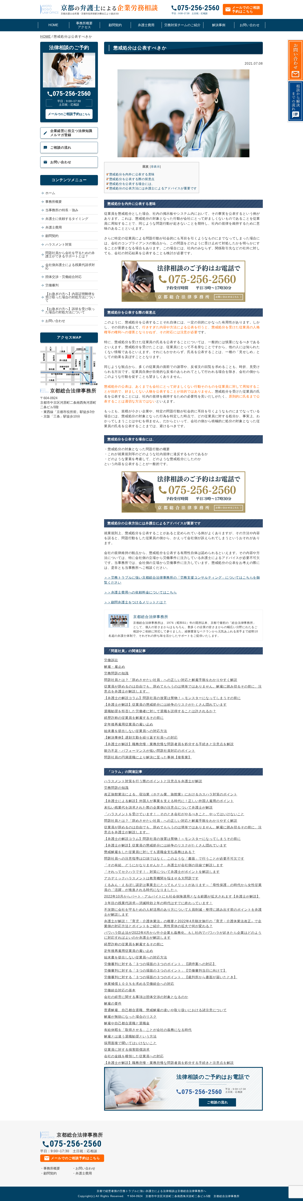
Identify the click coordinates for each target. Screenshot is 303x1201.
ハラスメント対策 (58, 244)
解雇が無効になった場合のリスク (130, 1016)
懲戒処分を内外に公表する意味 (130, 174)
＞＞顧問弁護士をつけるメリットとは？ (135, 602)
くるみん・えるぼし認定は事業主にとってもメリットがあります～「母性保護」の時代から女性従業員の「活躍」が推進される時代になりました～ (183, 887)
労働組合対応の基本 (120, 990)
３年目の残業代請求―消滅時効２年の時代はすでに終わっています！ (158, 903)
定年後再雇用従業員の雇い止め (128, 724)
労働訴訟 (111, 660)
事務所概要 (53, 201)
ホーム (50, 193)
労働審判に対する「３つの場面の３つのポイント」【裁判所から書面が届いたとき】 (170, 977)
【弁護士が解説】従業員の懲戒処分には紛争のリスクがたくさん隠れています (165, 704)
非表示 (155, 166)
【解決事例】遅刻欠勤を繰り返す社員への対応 (141, 737)
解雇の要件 (113, 1003)
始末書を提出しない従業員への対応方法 (135, 731)
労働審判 (52, 285)
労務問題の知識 (116, 673)
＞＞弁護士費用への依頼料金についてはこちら (140, 592)
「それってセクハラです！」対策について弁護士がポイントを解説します (162, 871)
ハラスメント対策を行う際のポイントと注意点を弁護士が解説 (153, 781)
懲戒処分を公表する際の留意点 (130, 179)
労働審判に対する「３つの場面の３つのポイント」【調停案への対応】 (160, 964)
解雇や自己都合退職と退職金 (127, 1023)
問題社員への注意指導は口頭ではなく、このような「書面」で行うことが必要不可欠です (174, 858)
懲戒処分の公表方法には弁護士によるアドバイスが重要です (151, 188)
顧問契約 (115, 25)
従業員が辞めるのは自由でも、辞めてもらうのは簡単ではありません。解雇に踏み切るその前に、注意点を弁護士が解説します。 (183, 689)
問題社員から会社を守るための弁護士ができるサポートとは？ (70, 254)
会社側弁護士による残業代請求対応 (70, 266)
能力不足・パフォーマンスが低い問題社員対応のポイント (149, 750)
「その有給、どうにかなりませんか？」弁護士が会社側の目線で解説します (163, 865)
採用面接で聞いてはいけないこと (130, 1043)
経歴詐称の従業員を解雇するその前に (134, 717)
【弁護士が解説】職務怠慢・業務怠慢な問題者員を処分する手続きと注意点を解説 (169, 744)
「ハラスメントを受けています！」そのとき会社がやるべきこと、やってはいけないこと (174, 814)
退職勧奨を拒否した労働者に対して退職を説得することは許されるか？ (160, 711)
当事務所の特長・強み (61, 210)
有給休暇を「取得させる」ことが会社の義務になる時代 (148, 1030)
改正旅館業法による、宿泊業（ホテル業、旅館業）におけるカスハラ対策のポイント (170, 794)
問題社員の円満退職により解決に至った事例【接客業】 (148, 757)
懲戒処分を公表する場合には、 (130, 183)
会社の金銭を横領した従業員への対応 (134, 1056)
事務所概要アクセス (84, 25)
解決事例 (218, 25)
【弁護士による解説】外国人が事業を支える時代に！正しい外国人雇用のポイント (169, 801)
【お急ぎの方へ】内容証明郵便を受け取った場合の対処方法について (70, 297)
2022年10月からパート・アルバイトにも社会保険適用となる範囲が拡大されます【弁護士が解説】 (182, 896)
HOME (53, 25)
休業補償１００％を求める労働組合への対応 (139, 983)
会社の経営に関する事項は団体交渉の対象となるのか (146, 997)
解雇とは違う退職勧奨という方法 (130, 1036)
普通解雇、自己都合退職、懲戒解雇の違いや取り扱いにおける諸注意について (165, 1010)
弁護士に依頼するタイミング (66, 218)
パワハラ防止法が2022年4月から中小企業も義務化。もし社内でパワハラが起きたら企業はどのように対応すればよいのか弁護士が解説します (183, 935)
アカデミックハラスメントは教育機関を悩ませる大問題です (151, 878)
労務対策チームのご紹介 (182, 25)
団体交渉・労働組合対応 (63, 277)
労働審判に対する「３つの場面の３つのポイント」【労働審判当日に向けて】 (165, 970)
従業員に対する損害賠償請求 (127, 1049)
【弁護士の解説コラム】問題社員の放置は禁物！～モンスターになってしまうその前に (172, 698)
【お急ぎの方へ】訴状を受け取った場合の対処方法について (70, 310)
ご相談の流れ (60, 147)
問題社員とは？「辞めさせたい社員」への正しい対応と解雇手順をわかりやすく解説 (170, 680)
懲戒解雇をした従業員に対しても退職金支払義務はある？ (149, 852)
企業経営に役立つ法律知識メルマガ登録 (71, 132)
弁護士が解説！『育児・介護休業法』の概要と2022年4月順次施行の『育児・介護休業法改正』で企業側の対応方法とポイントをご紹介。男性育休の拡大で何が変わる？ (183, 923)
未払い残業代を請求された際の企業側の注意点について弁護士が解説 (158, 807)
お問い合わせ (250, 25)
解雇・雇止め (114, 666)
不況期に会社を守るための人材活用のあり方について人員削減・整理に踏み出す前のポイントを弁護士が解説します (183, 912)
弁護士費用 (146, 25)
